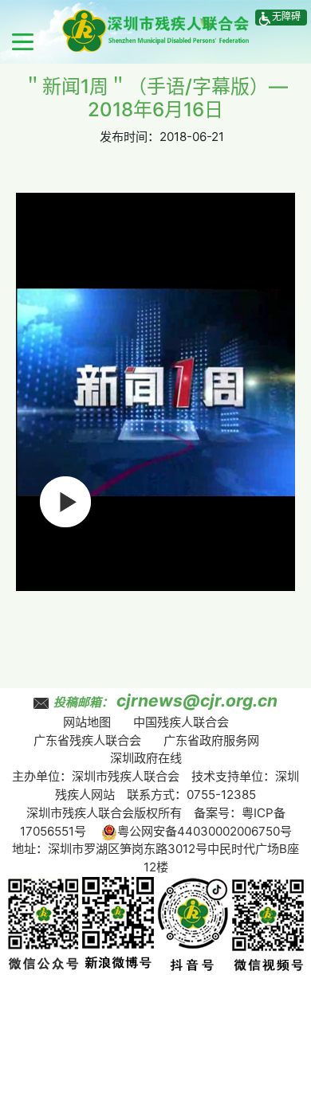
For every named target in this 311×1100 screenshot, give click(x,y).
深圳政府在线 (146, 757)
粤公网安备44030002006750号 (204, 831)
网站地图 (87, 722)
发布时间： (129, 136)
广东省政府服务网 (211, 740)
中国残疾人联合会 (181, 722)
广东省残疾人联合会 (87, 740)
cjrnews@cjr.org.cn (197, 700)
